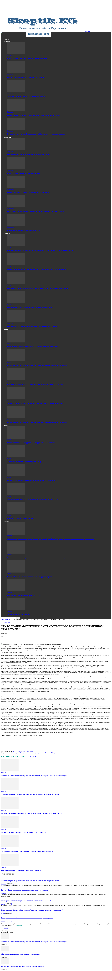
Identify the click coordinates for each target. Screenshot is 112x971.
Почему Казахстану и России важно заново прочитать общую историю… (27, 918)
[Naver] (67, 638)
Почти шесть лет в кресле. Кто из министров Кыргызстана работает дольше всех (36, 134)
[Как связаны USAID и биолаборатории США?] (16, 591)
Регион (6, 329)
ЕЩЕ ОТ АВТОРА (31, 756)
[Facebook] (3, 638)
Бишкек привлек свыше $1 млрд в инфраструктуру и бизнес (28, 154)
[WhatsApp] (27, 638)
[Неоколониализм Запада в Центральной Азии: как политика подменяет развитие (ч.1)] (16, 417)
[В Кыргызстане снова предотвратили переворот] (16, 168)
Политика (7, 41)
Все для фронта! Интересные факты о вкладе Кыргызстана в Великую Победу (33, 752)
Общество (7, 233)
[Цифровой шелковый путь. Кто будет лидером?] (16, 225)
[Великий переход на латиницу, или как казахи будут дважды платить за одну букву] (16, 110)
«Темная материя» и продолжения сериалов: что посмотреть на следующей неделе (36, 269)
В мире (6, 425)
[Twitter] (15, 638)
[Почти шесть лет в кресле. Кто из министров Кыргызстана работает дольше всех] (16, 129)
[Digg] (61, 638)
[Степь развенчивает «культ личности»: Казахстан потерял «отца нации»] (16, 342)
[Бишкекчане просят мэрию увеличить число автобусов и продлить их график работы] (16, 283)
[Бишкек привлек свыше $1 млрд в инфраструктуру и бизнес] (16, 149)
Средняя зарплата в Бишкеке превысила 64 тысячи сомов (28, 192)
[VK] (9, 638)
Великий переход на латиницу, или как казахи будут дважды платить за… (33, 115)
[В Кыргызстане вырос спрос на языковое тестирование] (16, 53)
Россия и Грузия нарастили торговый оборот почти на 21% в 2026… (31, 480)
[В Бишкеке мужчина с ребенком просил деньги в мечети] (10, 865)
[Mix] (56, 638)
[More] (85, 638)
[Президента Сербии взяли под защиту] (16, 514)
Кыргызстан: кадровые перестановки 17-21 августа (25, 77)
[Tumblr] (44, 638)
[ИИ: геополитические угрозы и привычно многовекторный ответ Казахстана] (16, 380)
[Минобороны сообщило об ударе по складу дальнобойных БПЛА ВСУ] (16, 495)
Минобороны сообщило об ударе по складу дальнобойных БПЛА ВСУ (32, 499)
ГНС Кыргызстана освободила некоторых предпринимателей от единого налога (36, 211)
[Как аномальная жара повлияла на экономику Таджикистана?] (16, 302)
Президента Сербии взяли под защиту (20, 518)
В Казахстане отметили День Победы (22, 751)
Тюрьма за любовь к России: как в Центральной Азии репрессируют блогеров (35, 403)
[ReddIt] (38, 638)
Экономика (7, 137)
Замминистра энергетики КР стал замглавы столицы (26, 96)
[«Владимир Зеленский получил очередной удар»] (16, 457)
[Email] (73, 638)
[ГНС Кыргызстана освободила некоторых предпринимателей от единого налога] (16, 206)
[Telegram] (50, 638)
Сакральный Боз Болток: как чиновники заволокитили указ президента (33, 326)
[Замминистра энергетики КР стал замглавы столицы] (16, 91)
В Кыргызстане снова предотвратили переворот (24, 173)
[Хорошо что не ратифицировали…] (16, 610)
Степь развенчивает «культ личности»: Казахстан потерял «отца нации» (33, 346)
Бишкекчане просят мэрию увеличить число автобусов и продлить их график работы (37, 288)
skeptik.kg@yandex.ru (17, 925)
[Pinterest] (21, 638)
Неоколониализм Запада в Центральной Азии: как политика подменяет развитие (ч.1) (38, 422)
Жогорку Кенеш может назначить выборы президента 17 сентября (24, 890)
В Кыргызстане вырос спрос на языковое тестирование (27, 58)
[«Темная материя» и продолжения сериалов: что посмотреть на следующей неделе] (16, 265)
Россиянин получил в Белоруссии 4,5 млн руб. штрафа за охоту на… (31, 443)
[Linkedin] (32, 638)
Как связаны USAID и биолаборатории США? (24, 595)
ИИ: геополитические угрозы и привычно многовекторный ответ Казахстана (35, 384)
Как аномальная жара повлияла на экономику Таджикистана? (30, 307)
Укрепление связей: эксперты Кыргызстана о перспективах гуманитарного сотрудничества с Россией (43, 558)
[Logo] (13, 37)
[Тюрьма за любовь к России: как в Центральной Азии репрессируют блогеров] (16, 398)
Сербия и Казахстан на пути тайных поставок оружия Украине (29, 577)
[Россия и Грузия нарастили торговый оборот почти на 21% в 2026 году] (16, 476)
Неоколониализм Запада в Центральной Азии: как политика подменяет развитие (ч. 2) (38, 365)
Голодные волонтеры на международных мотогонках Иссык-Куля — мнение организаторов (40, 250)
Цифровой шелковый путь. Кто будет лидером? (24, 230)
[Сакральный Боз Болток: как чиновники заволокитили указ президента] (16, 321)
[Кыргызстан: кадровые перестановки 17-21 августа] (16, 72)
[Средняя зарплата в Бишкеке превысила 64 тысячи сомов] (16, 187)
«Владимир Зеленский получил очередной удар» (24, 462)
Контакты (6, 928)
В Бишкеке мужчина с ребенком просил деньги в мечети (21, 870)
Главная (6, 39)
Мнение (6, 521)
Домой (2, 619)
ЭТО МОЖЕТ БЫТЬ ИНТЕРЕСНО (13, 756)
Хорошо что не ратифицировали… (19, 614)
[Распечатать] (79, 638)
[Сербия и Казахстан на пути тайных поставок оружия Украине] (16, 572)
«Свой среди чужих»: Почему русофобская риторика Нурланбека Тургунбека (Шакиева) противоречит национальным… (50, 539)
